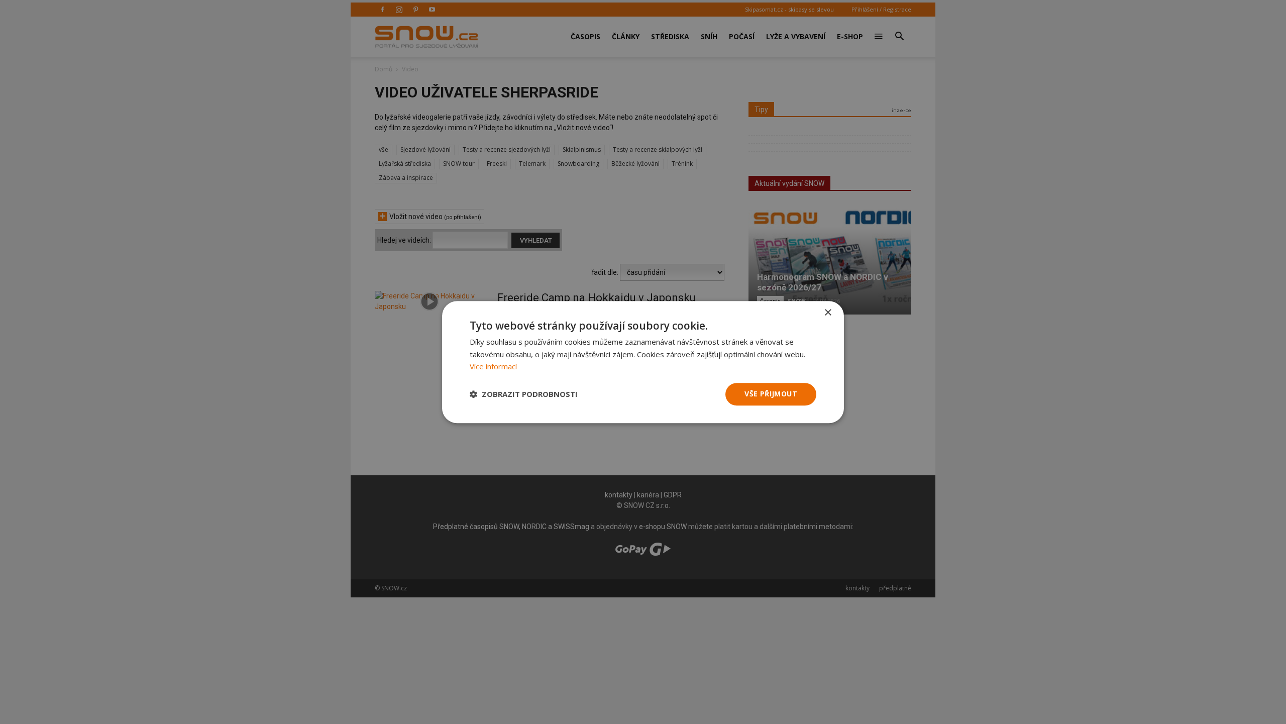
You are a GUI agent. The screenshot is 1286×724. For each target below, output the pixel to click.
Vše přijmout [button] (770, 393)
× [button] (827, 313)
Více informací (493, 367)
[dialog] (643, 362)
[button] (524, 394)
